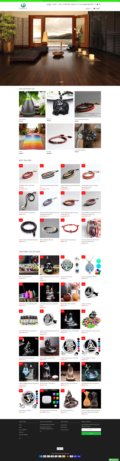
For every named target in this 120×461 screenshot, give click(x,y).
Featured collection (29, 251)
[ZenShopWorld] (23, 6)
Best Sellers (25, 160)
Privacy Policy (64, 425)
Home (20, 425)
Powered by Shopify (65, 453)
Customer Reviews (23, 434)
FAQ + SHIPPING (22, 429)
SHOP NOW (60, 50)
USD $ (60, 449)
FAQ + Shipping (64, 4)
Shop (20, 427)
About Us (21, 432)
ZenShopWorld (57, 453)
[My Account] (97, 5)
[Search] (100, 5)
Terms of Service (64, 429)
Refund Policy (64, 427)
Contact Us (114, 459)
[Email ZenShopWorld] (20, 438)
